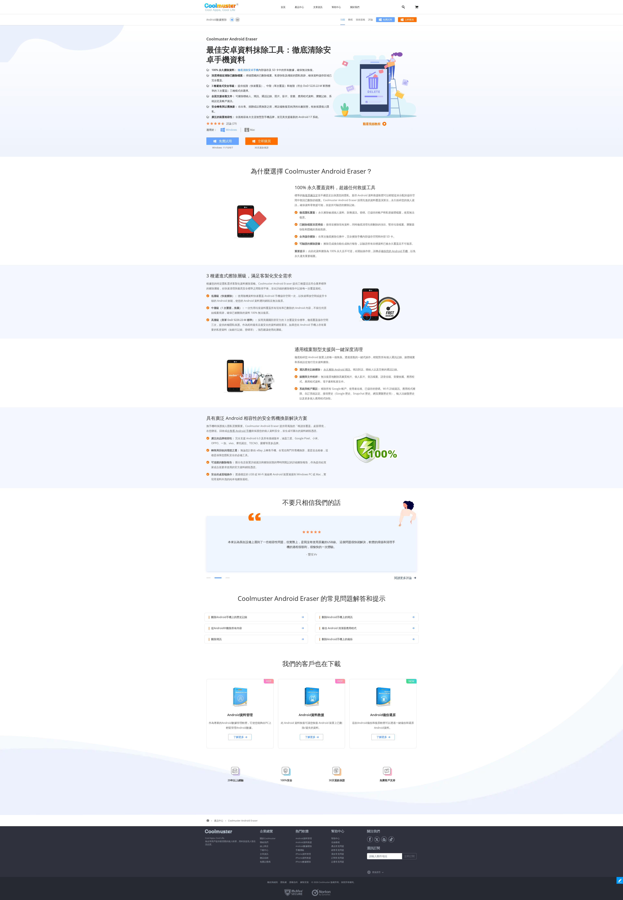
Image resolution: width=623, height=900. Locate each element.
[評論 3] (226, 577)
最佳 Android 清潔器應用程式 (339, 628)
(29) (231, 123)
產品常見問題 (337, 846)
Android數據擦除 (304, 846)
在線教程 (335, 842)
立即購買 (409, 19)
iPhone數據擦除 (303, 861)
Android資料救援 (304, 842)
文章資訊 (264, 853)
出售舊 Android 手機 (239, 431)
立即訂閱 (409, 856)
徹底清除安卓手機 (248, 70)
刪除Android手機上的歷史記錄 (229, 617)
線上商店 (264, 846)
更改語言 (376, 872)
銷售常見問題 (337, 850)
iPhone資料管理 (303, 853)
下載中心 (264, 850)
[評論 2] (216, 577)
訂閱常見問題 (337, 857)
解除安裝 (304, 882)
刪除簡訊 (216, 639)
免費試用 (387, 19)
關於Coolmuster (267, 838)
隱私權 (283, 882)
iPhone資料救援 (303, 857)
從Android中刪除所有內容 (226, 628)
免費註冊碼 (265, 861)
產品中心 (218, 820)
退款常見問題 (337, 853)
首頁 (283, 7)
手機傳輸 (300, 850)
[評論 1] (208, 577)
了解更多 (238, 737)
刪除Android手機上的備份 (337, 639)
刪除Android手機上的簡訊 (337, 617)
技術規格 (360, 19)
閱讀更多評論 (403, 578)
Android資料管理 (304, 838)
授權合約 (293, 882)
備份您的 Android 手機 (394, 251)
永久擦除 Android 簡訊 (337, 369)
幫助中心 (335, 838)
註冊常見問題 (337, 861)
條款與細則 (272, 882)
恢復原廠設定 (310, 195)
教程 (350, 19)
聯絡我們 (264, 842)
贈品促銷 (264, 857)
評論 (370, 19)
